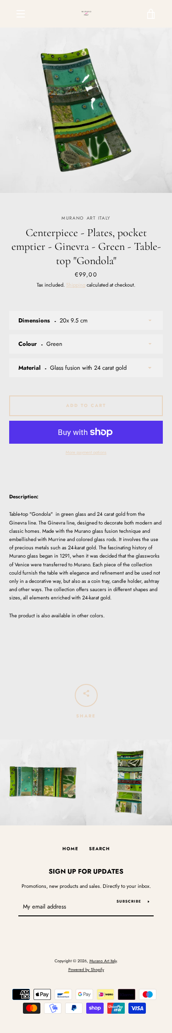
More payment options (86, 452)
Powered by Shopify (86, 969)
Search (99, 849)
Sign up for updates (86, 871)
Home (70, 849)
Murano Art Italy (103, 961)
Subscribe (129, 901)
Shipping (75, 284)
